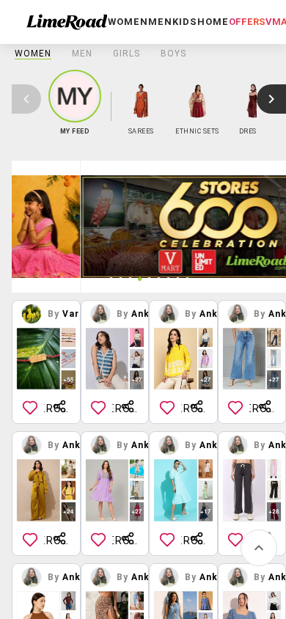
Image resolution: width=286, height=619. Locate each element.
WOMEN (33, 53)
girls (126, 53)
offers (247, 21)
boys (173, 53)
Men (82, 53)
